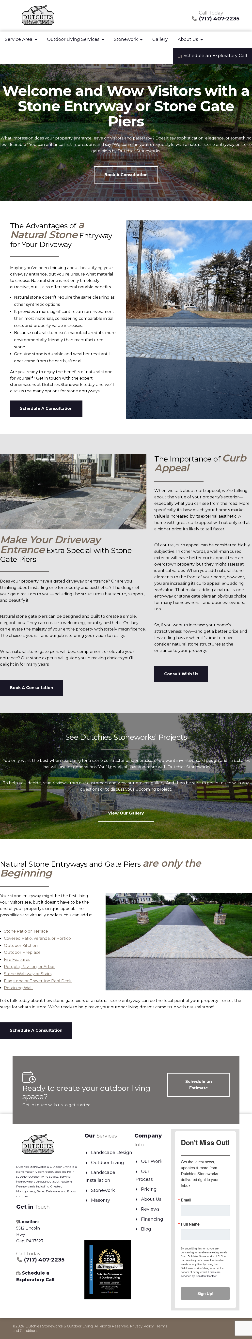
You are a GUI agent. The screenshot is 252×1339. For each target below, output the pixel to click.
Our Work (151, 1161)
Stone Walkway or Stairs (27, 973)
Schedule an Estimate (198, 1084)
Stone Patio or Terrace (26, 931)
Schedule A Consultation (46, 408)
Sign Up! (205, 1293)
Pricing (149, 1189)
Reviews (150, 1209)
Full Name (190, 1224)
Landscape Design (111, 1152)
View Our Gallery (126, 813)
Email (186, 1200)
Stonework (126, 39)
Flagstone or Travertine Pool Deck (38, 981)
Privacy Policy (142, 1326)
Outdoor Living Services (73, 39)
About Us (188, 39)
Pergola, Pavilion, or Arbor (29, 966)
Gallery (160, 39)
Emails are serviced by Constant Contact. (200, 1274)
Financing (152, 1219)
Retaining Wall (18, 987)
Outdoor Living (107, 1162)
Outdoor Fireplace (22, 952)
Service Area (18, 39)
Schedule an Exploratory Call (214, 55)
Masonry (100, 1200)
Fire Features (17, 959)
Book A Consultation (126, 174)
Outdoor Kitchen (21, 945)
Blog (146, 1229)
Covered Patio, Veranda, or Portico (37, 938)
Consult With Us (181, 674)
